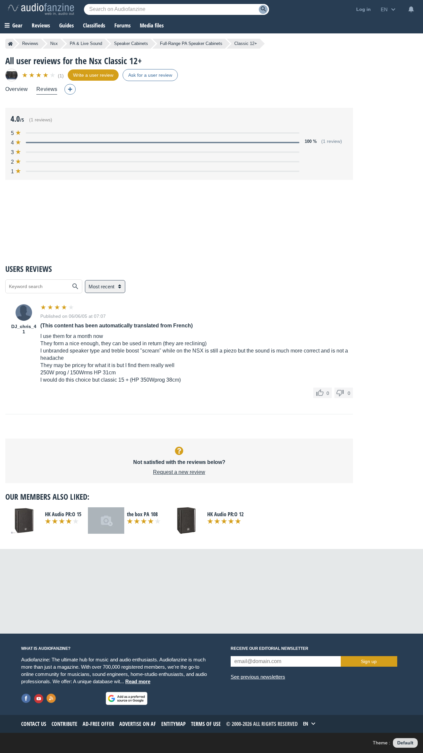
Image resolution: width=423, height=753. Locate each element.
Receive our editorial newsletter (269, 648)
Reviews (41, 25)
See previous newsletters (258, 677)
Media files (152, 25)
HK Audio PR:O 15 (63, 514)
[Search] (263, 9)
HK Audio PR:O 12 (225, 514)
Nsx (54, 43)
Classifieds (94, 25)
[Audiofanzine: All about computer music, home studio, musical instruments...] (41, 9)
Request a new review (179, 472)
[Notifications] (411, 9)
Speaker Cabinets (131, 43)
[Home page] (10, 44)
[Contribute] (70, 89)
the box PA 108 (142, 514)
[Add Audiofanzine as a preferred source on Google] (126, 698)
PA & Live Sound (86, 43)
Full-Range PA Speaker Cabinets (191, 43)
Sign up (369, 661)
